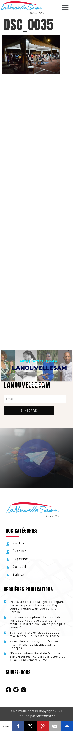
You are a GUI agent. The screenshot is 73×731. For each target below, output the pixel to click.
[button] (38, 361)
